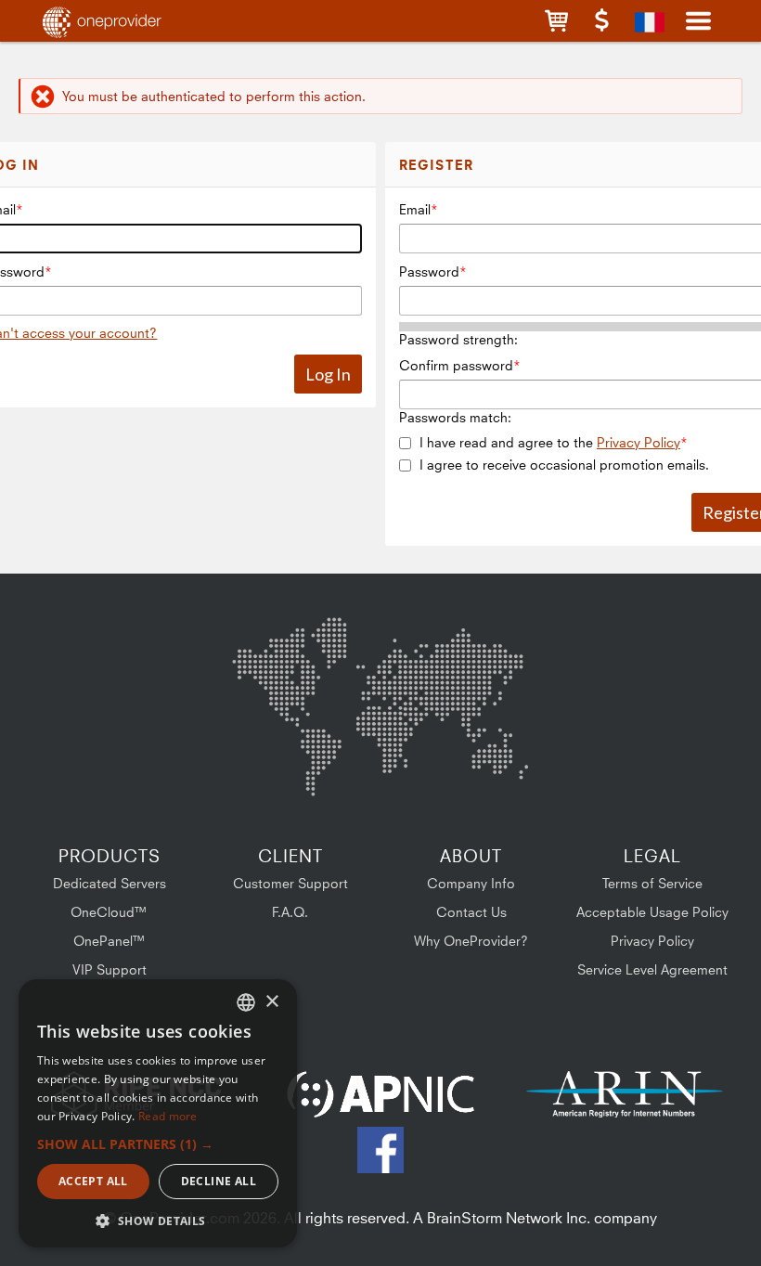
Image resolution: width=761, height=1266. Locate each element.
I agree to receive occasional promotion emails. (564, 464)
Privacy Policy (638, 442)
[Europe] (379, 659)
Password (429, 271)
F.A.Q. (290, 912)
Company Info (471, 883)
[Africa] (391, 751)
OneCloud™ (109, 912)
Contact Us (471, 912)
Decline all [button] (218, 1181)
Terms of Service (652, 883)
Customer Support (290, 883)
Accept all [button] (93, 1181)
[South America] (281, 764)
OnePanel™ (109, 941)
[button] (556, 21)
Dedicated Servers (109, 883)
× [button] (271, 1002)
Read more (168, 1116)
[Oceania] (499, 759)
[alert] (158, 1113)
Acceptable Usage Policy (652, 912)
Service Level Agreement (652, 969)
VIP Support (109, 969)
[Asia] (473, 666)
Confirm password (456, 365)
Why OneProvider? (471, 941)
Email (415, 209)
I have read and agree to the (549, 442)
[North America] (280, 669)
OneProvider (126, 21)
